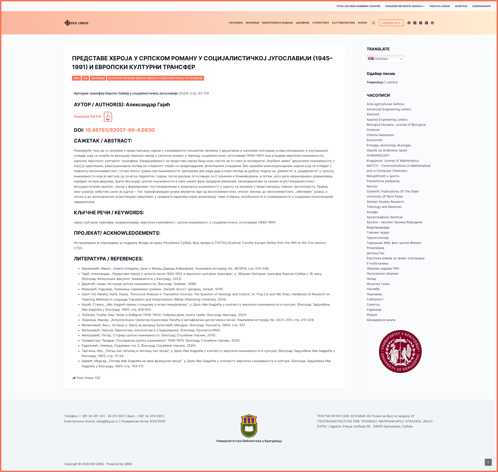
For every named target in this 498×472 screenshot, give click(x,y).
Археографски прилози (385, 217)
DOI (85, 78)
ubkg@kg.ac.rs (391, 22)
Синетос (373, 304)
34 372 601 (116, 416)
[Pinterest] (432, 22)
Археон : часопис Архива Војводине (394, 222)
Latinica (392, 82)
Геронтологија (378, 238)
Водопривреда (378, 227)
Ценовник (302, 22)
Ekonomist (374, 140)
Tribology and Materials (384, 207)
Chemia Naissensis (380, 135)
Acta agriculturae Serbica (385, 104)
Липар (371, 279)
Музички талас (378, 284)
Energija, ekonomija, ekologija (389, 145)
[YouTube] (426, 22)
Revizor (372, 186)
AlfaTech (373, 114)
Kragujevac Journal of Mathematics (393, 161)
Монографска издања (277, 22)
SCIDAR (362, 22)
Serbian (381, 59)
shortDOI (461, 6)
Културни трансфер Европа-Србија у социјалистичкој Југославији (156, 78)
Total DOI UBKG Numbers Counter (358, 6)
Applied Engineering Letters (387, 119)
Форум (372, 314)
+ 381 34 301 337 (92, 416)
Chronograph (481, 6)
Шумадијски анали (381, 320)
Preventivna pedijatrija (383, 181)
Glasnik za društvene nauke (387, 150)
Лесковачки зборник (383, 273)
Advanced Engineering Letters (389, 109)
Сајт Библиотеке (343, 22)
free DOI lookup (440, 6)
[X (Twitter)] (414, 22)
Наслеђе (373, 289)
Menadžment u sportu (383, 176)
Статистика (320, 22)
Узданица (374, 309)
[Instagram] (420, 22)
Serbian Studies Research (385, 202)
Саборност (375, 299)
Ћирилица (375, 82)
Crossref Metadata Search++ (405, 6)
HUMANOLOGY (378, 155)
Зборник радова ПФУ (383, 268)
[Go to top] (488, 462)
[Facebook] (409, 22)
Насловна (236, 22)
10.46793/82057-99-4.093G (120, 130)
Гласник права (378, 232)
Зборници (252, 22)
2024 (76, 78)
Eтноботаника (377, 263)
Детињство (375, 253)
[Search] (373, 22)
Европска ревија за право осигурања (395, 258)
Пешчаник (374, 294)
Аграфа (372, 212)
